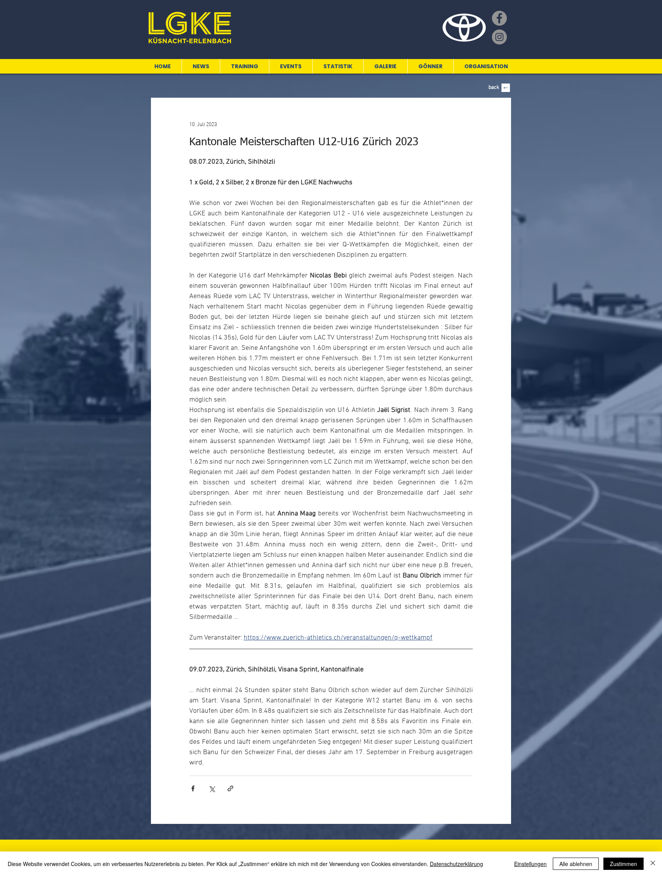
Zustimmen (623, 864)
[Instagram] (499, 37)
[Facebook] (499, 18)
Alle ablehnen (575, 864)
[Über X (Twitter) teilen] (211, 788)
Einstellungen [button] (530, 864)
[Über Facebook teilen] (193, 788)
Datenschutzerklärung (456, 864)
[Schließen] (652, 864)
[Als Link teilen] (230, 788)
